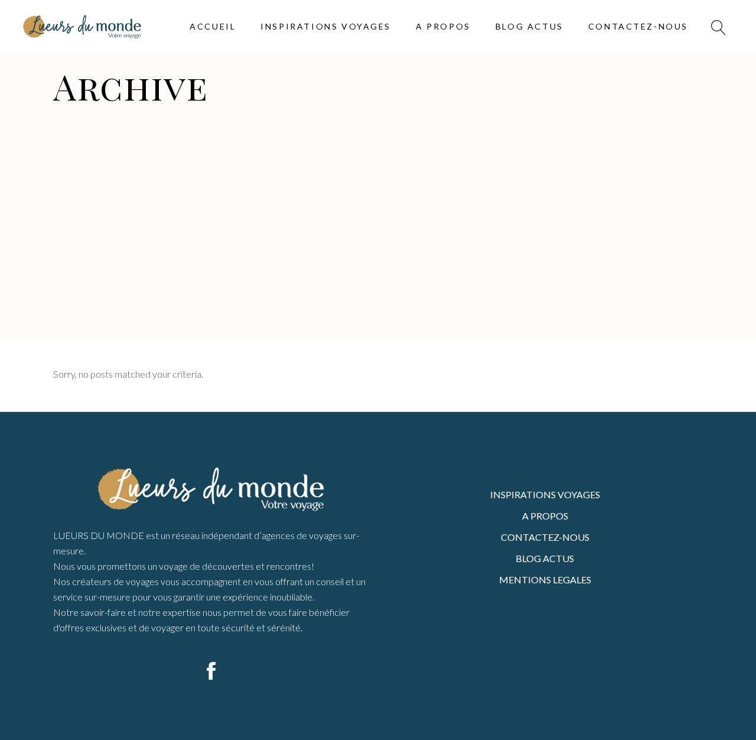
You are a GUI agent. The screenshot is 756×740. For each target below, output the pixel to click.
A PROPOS (545, 515)
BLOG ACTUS (545, 558)
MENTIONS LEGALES (545, 579)
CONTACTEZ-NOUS (545, 537)
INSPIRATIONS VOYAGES (545, 494)
